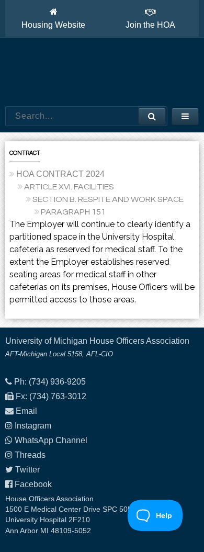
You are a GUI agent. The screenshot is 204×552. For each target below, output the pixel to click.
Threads (30, 454)
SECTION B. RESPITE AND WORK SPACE (108, 199)
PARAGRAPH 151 (73, 212)
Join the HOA (150, 24)
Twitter (27, 469)
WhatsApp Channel (51, 440)
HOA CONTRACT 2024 (60, 174)
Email (26, 411)
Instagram (33, 425)
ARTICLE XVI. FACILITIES (69, 187)
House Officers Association (102, 72)
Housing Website (53, 24)
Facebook (33, 484)
